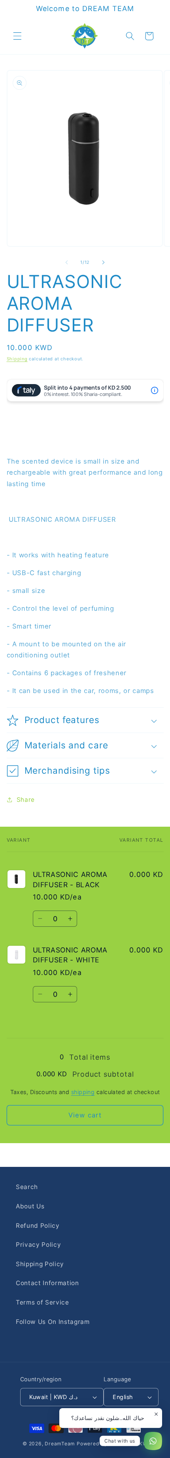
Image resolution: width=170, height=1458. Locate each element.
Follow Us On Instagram (53, 1321)
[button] (17, 36)
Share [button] (26, 799)
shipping (83, 1092)
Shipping (17, 359)
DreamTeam (60, 1444)
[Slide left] (67, 262)
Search (27, 1187)
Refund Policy (38, 1225)
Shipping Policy (40, 1264)
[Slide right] (103, 262)
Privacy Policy (38, 1244)
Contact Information (47, 1283)
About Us (30, 1206)
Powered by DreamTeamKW (112, 1444)
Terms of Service (42, 1302)
